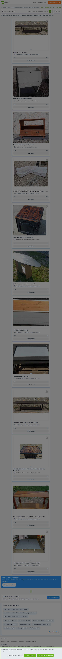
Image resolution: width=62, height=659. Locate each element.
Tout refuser (30, 655)
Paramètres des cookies (15, 655)
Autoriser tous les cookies (45, 655)
